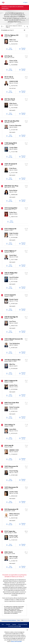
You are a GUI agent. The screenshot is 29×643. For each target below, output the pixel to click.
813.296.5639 (14, 368)
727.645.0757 (14, 454)
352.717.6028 (14, 259)
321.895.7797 (14, 561)
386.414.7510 (14, 216)
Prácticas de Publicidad (22, 624)
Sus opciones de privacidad (13, 626)
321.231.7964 (14, 172)
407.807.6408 (14, 475)
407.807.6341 (14, 347)
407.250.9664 (14, 389)
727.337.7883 (14, 151)
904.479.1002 (14, 518)
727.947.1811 (14, 540)
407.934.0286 (14, 237)
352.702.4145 (14, 85)
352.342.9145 (14, 44)
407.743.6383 (14, 281)
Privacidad (8, 624)
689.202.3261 (14, 496)
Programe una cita (23, 49)
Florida (18, 620)
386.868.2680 (14, 194)
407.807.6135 (14, 411)
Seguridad (14, 624)
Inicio (3, 624)
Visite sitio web (10, 49)
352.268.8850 (14, 64)
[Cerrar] (27, 630)
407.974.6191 (14, 433)
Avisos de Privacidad (16, 641)
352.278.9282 (14, 107)
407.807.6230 (14, 303)
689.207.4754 (14, 325)
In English (25, 2)
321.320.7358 (14, 129)
